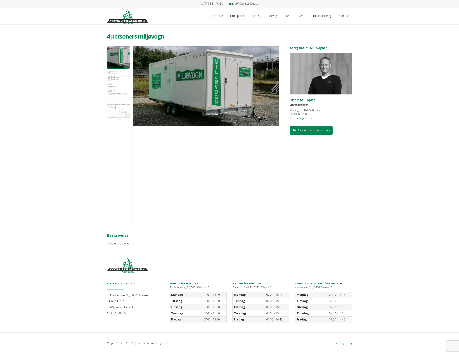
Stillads (255, 16)
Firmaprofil (237, 16)
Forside (218, 16)
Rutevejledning (344, 343)
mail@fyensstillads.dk (120, 307)
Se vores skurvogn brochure (313, 130)
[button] (118, 57)
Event (300, 16)
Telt (288, 16)
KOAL (165, 343)
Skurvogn (272, 16)
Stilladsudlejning (322, 16)
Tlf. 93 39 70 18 (298, 114)
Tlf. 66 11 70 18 (116, 301)
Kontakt (344, 16)
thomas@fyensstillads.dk (304, 118)
